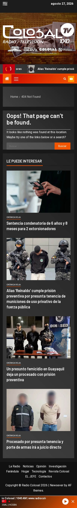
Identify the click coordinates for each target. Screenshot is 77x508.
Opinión (41, 466)
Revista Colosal (59, 471)
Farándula (12, 471)
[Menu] (16, 79)
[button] (16, 79)
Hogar (25, 471)
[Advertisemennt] (38, 49)
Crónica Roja (14, 217)
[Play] (65, 501)
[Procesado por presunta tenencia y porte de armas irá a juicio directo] (38, 410)
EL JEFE (30, 476)
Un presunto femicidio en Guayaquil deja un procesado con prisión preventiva (35, 374)
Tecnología (39, 471)
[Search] (64, 78)
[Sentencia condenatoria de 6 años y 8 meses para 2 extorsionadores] (38, 192)
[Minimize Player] (73, 501)
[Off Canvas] (5, 3)
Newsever (56, 485)
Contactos (45, 476)
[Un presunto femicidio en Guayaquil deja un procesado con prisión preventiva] (38, 337)
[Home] (7, 79)
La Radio (14, 466)
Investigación (57, 466)
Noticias (28, 466)
